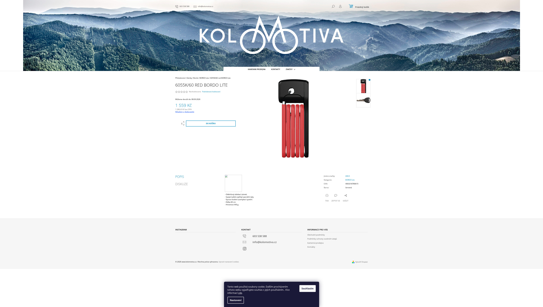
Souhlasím (308, 288)
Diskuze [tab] (181, 184)
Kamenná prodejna (315, 243)
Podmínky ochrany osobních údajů (322, 238)
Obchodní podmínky (316, 235)
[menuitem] (256, 69)
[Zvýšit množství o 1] (183, 122)
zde (240, 292)
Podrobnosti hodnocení (211, 92)
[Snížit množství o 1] (183, 125)
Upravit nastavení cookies (229, 262)
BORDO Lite (350, 180)
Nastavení (235, 300)
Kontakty (311, 247)
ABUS (347, 176)
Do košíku (211, 123)
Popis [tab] (179, 176)
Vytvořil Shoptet (361, 262)
